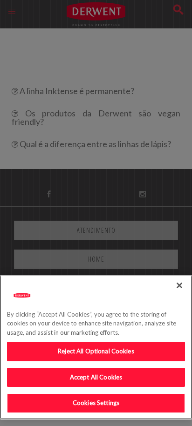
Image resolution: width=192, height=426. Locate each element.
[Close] (179, 285)
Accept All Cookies (96, 377)
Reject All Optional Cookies (96, 351)
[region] (96, 347)
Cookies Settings (96, 402)
